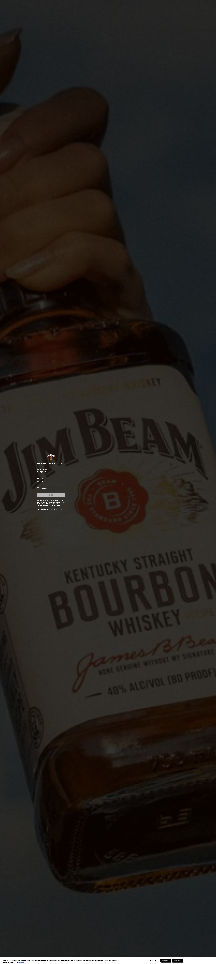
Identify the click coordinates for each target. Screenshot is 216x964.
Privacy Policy (46, 505)
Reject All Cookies (166, 960)
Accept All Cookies (178, 960)
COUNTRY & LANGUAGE (42, 469)
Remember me (44, 488)
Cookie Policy (56, 505)
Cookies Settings (153, 960)
